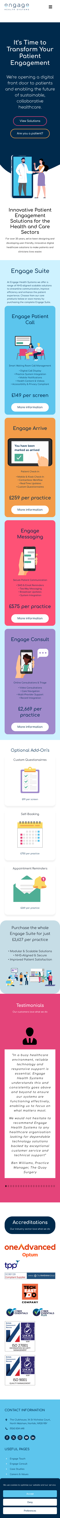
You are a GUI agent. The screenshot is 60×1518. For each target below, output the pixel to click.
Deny (30, 1502)
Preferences (30, 1510)
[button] (5, 1347)
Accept (30, 1493)
